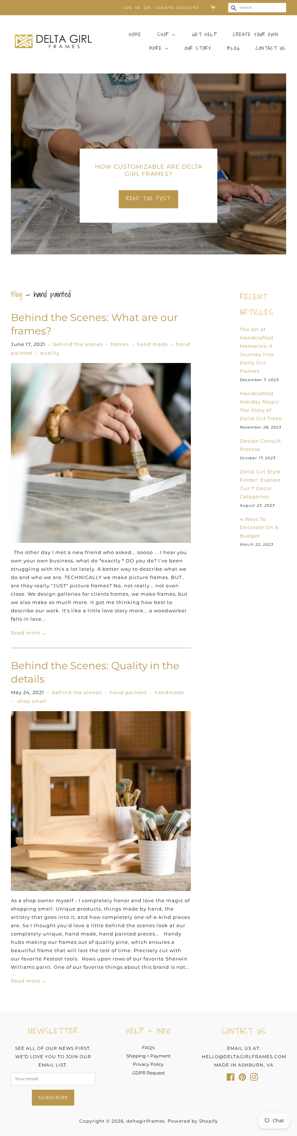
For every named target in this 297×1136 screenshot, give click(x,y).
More (157, 48)
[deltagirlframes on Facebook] (230, 1078)
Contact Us (271, 48)
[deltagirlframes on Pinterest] (242, 1078)
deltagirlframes (145, 1121)
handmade (169, 692)
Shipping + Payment (148, 1056)
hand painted (128, 692)
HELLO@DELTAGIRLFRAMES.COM (244, 1056)
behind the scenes (78, 344)
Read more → (29, 632)
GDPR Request (148, 1073)
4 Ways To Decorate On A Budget (259, 527)
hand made (152, 344)
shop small (32, 701)
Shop (164, 34)
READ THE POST (148, 198)
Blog (233, 48)
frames (120, 344)
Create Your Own (256, 34)
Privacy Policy (148, 1064)
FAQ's (148, 1047)
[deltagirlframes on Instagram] (254, 1078)
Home (135, 34)
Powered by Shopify (193, 1121)
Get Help (204, 34)
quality (49, 353)
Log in (131, 7)
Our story (198, 48)
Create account (177, 7)
